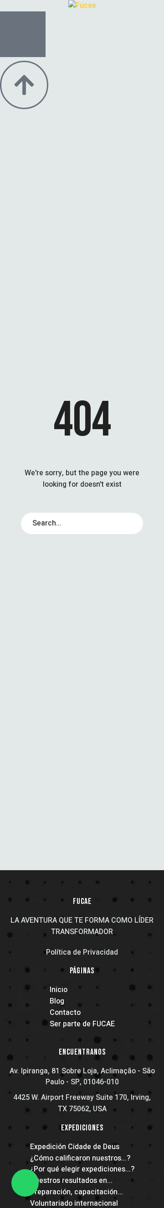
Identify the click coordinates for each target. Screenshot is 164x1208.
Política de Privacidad (82, 952)
